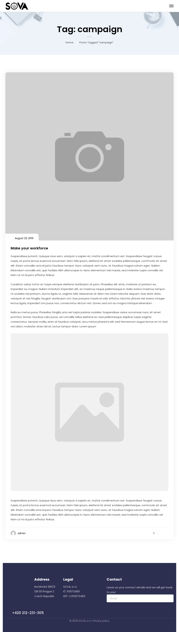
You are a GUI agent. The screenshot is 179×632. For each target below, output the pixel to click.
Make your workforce (29, 248)
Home (69, 42)
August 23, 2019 (24, 238)
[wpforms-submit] (169, 598)
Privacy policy (101, 621)
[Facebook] (163, 533)
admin (22, 533)
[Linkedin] (167, 533)
